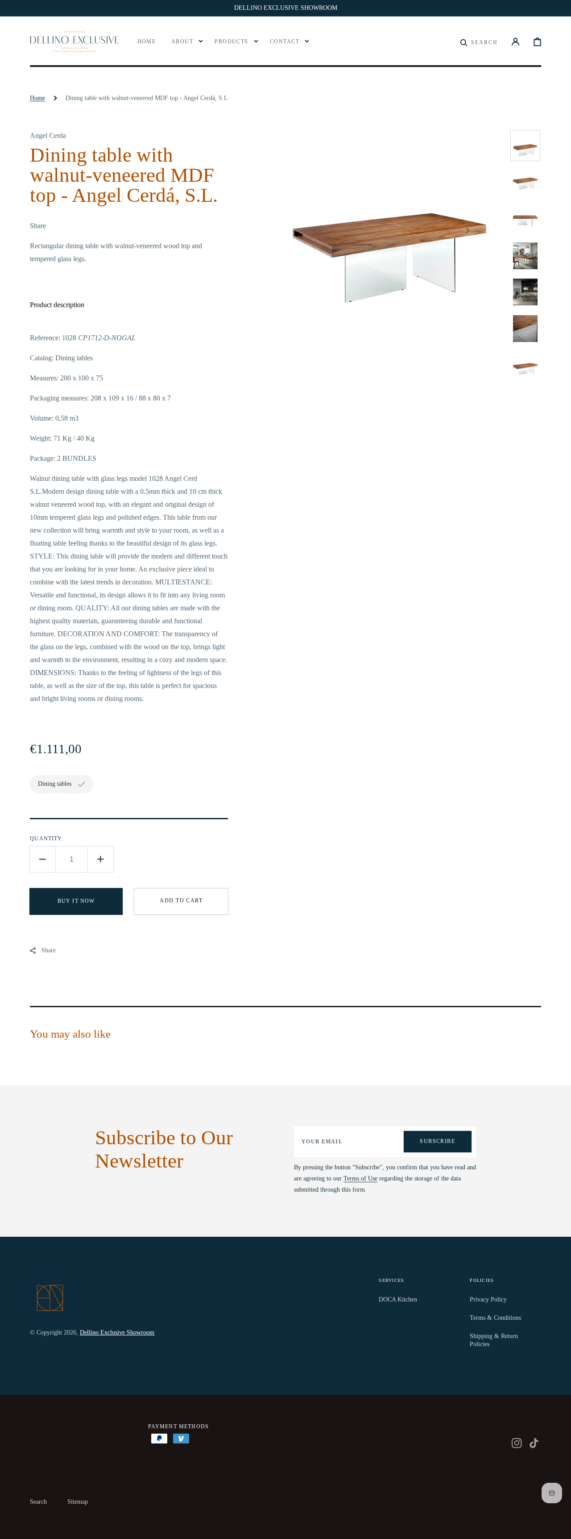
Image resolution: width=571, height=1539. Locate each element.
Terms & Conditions (495, 1317)
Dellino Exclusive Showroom (117, 1332)
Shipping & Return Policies (494, 1340)
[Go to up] (558, 1526)
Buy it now (76, 901)
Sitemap (77, 1501)
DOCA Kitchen (398, 1299)
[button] (479, 41)
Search (38, 1501)
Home (37, 98)
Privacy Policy (488, 1299)
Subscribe (437, 1141)
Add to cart (181, 900)
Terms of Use (360, 1178)
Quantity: (46, 838)
